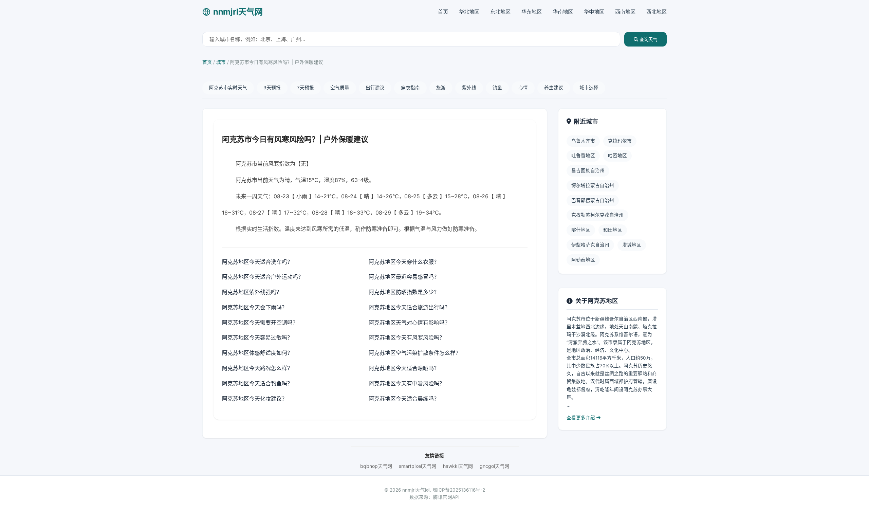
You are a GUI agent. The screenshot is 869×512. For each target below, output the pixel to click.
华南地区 (563, 11)
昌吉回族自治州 (588, 170)
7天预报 (305, 87)
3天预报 (272, 87)
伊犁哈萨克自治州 (590, 245)
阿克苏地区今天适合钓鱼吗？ (257, 383)
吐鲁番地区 (583, 155)
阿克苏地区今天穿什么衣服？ (404, 261)
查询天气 (647, 39)
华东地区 (531, 11)
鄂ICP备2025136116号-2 (458, 490)
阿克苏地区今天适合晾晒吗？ (404, 368)
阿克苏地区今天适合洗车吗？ (257, 261)
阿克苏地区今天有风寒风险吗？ (407, 337)
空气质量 (339, 87)
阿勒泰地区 (583, 259)
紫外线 (469, 87)
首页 (443, 11)
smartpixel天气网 (417, 466)
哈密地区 (617, 155)
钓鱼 (497, 87)
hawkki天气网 (458, 466)
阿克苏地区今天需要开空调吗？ (260, 322)
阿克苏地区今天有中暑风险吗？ (407, 383)
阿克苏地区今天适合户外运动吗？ (262, 276)
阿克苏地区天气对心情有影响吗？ (409, 322)
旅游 (441, 87)
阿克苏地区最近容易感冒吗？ (404, 276)
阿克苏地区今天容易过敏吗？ (257, 337)
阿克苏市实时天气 (228, 87)
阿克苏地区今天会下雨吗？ (254, 307)
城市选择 (588, 87)
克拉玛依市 (620, 141)
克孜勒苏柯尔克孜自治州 (597, 215)
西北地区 (656, 11)
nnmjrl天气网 (237, 12)
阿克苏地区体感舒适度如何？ (257, 352)
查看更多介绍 (581, 417)
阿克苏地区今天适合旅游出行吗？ (409, 307)
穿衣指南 (410, 87)
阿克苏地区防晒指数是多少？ (404, 292)
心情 (523, 87)
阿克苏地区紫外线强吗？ (252, 292)
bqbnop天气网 (376, 466)
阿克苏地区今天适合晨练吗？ (404, 398)
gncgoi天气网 (494, 466)
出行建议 (375, 87)
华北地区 (469, 11)
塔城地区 (631, 245)
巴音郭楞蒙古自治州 (592, 200)
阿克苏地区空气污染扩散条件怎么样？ (415, 352)
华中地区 (594, 11)
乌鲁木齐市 (583, 141)
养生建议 (553, 87)
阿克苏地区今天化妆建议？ (254, 398)
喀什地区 (580, 230)
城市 (221, 62)
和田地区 (612, 230)
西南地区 (625, 11)
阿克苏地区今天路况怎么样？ (257, 368)
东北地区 (500, 11)
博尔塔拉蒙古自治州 (592, 185)
